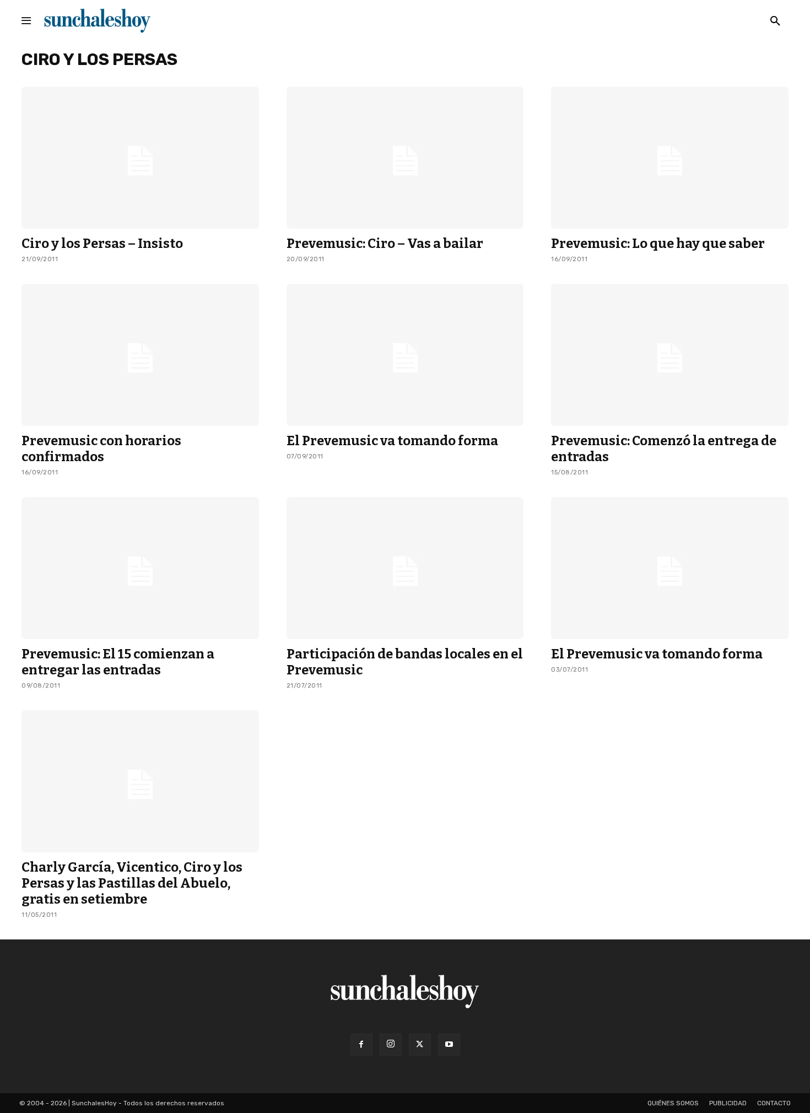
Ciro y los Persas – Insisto (102, 243)
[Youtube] (449, 1045)
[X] (420, 1045)
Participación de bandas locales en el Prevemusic (405, 662)
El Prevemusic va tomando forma (392, 441)
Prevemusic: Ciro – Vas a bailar (385, 243)
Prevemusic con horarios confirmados (101, 448)
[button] (775, 21)
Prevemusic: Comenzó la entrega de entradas (663, 448)
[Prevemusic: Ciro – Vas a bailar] (405, 158)
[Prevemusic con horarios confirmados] (140, 355)
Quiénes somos (673, 1103)
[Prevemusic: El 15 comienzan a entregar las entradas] (140, 568)
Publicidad (728, 1103)
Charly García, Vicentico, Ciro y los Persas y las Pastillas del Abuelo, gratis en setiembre (131, 883)
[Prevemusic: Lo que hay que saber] (670, 158)
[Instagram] (391, 1045)
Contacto (774, 1103)
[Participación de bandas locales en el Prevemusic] (405, 568)
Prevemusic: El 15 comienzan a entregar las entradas (117, 662)
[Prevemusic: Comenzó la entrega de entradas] (670, 355)
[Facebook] (361, 1045)
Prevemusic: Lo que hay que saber (658, 243)
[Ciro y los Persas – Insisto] (140, 158)
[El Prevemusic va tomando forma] (405, 355)
